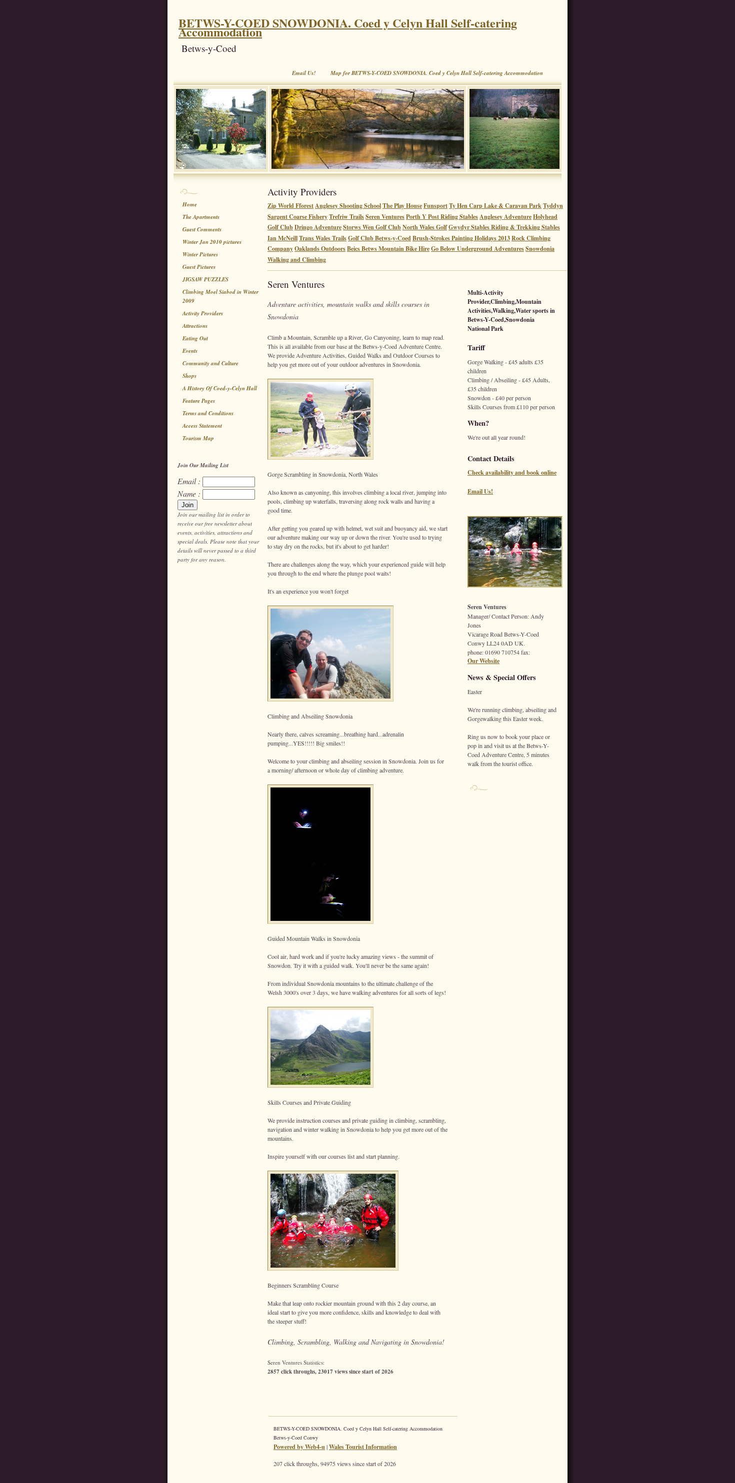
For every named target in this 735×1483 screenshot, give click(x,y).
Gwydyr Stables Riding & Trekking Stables (504, 227)
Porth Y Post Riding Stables (442, 216)
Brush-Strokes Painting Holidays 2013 (461, 238)
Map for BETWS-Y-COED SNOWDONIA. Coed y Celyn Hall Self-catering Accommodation (436, 73)
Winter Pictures (200, 254)
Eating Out (195, 338)
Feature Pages (198, 401)
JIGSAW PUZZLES (205, 279)
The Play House (402, 205)
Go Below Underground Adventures (477, 248)
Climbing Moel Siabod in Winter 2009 (220, 296)
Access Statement (202, 426)
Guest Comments (202, 229)
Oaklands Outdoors (320, 248)
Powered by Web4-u (299, 1447)
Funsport (436, 205)
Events (190, 351)
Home (189, 204)
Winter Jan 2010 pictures (212, 242)
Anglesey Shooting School (348, 205)
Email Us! (304, 73)
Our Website (484, 661)
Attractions (195, 326)
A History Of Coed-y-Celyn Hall (219, 388)
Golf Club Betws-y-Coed (379, 238)
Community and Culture (210, 363)
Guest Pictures (199, 267)
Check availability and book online (512, 472)
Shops (189, 376)
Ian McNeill (283, 238)
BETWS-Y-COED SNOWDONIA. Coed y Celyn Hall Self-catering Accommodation (347, 27)
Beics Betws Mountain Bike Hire (388, 248)
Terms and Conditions (208, 413)
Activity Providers (202, 313)
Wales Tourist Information (363, 1447)
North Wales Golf (424, 227)
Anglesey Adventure (506, 216)
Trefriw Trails (346, 216)
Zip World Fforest (291, 205)
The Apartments (201, 217)
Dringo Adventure (318, 227)
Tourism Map (198, 438)
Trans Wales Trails (322, 238)
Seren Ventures (385, 216)
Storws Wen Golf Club (372, 227)
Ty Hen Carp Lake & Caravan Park (495, 205)
